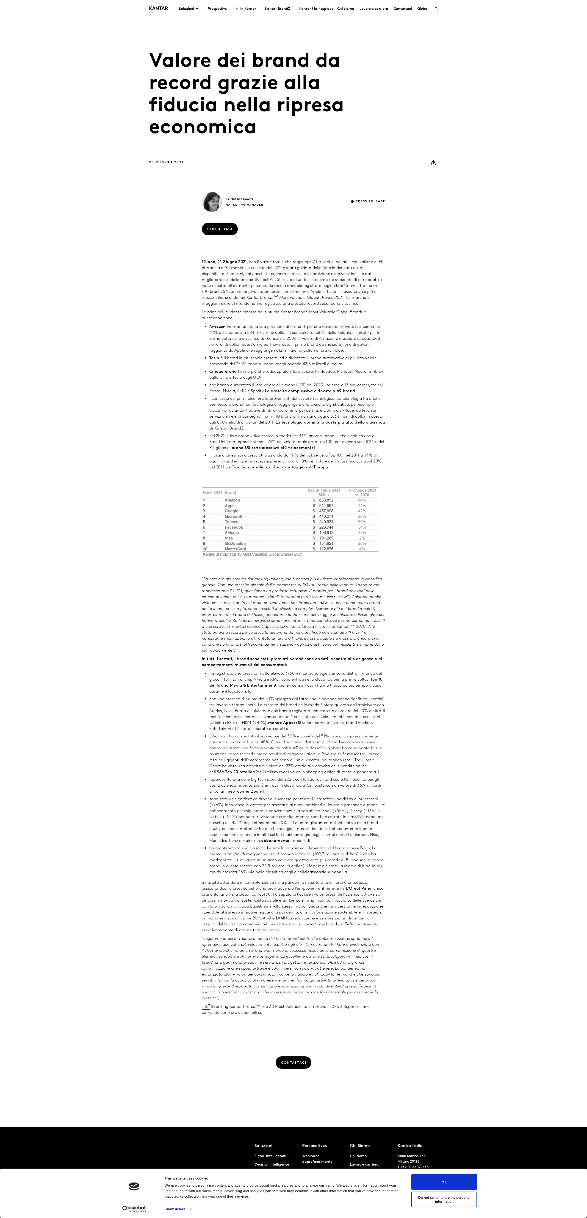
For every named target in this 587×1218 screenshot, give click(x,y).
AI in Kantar (246, 9)
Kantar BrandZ (277, 9)
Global (423, 9)
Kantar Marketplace (316, 9)
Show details (175, 1209)
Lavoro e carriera (374, 9)
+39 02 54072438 (414, 1167)
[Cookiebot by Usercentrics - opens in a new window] (134, 1209)
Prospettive (217, 9)
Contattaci (402, 9)
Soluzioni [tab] (186, 9)
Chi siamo (345, 9)
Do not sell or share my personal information (444, 1199)
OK (444, 1182)
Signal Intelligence (270, 1156)
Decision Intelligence (272, 1164)
